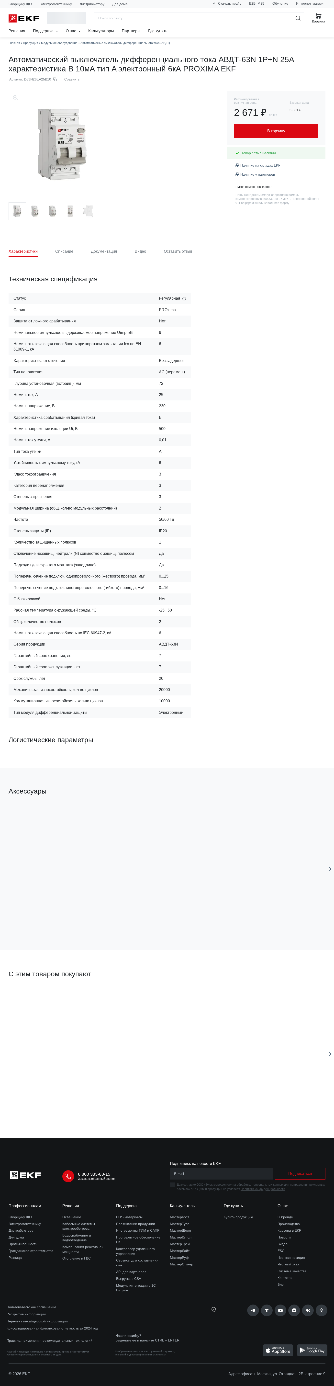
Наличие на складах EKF (260, 165)
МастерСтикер (181, 1264)
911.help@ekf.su (246, 203)
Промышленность (23, 1244)
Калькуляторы (101, 31)
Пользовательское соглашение (31, 1307)
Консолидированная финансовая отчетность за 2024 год (52, 1328)
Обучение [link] (280, 3)
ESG (281, 1251)
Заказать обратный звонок (96, 1179)
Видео (283, 1244)
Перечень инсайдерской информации (37, 1321)
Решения (17, 31)
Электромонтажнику (56, 4)
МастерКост (179, 1217)
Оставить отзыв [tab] (178, 251)
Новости (284, 1237)
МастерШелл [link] (180, 1230)
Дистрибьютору (92, 4)
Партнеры (131, 31)
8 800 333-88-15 (94, 1174)
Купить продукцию (238, 1217)
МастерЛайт (179, 1251)
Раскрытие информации (26, 1314)
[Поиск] (298, 18)
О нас (71, 31)
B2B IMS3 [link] (257, 3)
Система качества (292, 1271)
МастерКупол (180, 1237)
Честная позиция (291, 1258)
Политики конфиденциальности (263, 1189)
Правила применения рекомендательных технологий (49, 1340)
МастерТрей (180, 1244)
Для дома (120, 4)
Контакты (285, 1278)
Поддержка (44, 31)
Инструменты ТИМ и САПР (137, 1230)
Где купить (157, 31)
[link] (253, 1310)
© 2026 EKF (19, 1374)
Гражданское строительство (31, 1251)
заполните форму (276, 203)
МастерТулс (179, 1224)
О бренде (285, 1217)
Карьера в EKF (289, 1230)
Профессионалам (25, 1206)
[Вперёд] (330, 869)
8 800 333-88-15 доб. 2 (275, 199)
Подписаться (211, 919)
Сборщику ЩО (20, 4)
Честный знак (288, 1264)
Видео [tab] (140, 251)
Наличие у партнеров (257, 174)
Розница (15, 1258)
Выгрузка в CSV (128, 1279)
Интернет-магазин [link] (310, 3)
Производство (289, 1224)
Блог (281, 1284)
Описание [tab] (64, 251)
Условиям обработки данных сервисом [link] (29, 1354)
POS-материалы (129, 1217)
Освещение (71, 1217)
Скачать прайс (229, 3)
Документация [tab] (104, 251)
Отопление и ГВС (76, 1258)
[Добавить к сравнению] (80, 919)
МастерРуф (179, 1258)
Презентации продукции (135, 1224)
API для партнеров (131, 1272)
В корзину (36, 919)
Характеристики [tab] (23, 251)
